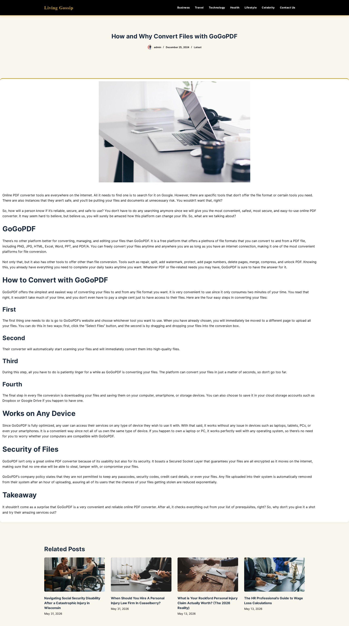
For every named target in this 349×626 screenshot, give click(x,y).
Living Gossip (58, 7)
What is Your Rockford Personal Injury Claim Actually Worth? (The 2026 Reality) (208, 603)
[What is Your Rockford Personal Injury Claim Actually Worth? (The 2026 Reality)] (208, 574)
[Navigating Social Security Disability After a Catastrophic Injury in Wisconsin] (74, 574)
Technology (217, 7)
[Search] (303, 7)
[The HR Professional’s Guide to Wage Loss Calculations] (274, 574)
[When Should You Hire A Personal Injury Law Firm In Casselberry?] (141, 574)
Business (183, 7)
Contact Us (287, 7)
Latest (198, 47)
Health (235, 7)
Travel (199, 7)
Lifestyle (251, 7)
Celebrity (268, 7)
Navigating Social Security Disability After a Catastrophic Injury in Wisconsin (72, 603)
